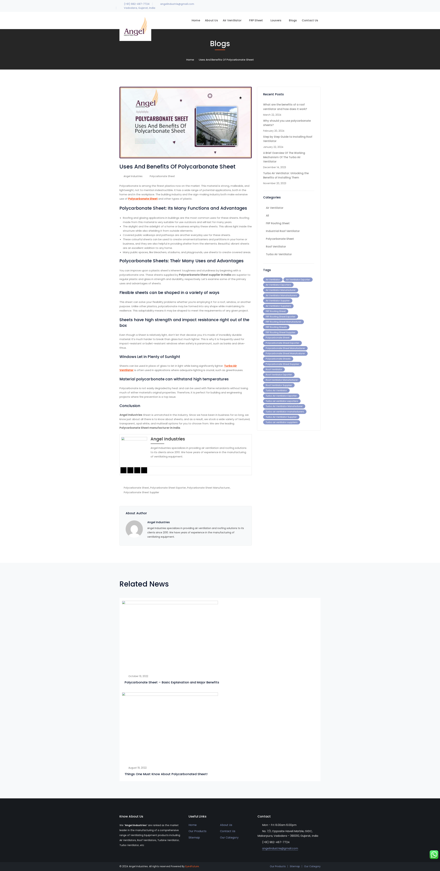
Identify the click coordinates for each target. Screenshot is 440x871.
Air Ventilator (274, 208)
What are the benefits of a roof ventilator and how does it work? (285, 107)
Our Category (229, 838)
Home (190, 59)
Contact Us (227, 831)
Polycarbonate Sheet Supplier (141, 492)
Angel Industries (133, 176)
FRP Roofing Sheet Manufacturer (283, 321)
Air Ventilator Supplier (278, 300)
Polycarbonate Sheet (162, 176)
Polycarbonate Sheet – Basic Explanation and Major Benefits (172, 682)
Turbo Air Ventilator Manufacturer (284, 406)
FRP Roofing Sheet (278, 223)
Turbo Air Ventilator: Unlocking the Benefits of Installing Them (286, 175)
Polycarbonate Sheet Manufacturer (208, 487)
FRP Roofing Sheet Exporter (280, 316)
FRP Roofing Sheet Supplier (280, 332)
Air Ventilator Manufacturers (281, 295)
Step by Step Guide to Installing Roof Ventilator (287, 139)
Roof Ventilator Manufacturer (282, 380)
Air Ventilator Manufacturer (281, 290)
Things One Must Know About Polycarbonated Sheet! (166, 774)
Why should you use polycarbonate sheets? (287, 123)
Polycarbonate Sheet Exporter (168, 487)
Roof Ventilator (276, 246)
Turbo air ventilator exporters (282, 401)
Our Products (197, 831)
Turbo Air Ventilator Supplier (281, 417)
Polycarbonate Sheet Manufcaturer (285, 353)
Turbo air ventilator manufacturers (285, 411)
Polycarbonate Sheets (278, 358)
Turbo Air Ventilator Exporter (281, 395)
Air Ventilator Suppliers (278, 306)
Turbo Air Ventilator (279, 254)
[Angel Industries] (135, 26)
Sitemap (194, 838)
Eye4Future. (192, 866)
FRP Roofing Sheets (276, 327)
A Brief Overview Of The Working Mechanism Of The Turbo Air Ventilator (284, 157)
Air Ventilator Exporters (278, 284)
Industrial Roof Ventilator (283, 231)
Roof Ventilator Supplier (279, 385)
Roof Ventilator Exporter (279, 374)
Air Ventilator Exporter (298, 279)
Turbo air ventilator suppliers (282, 422)
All (267, 215)
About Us (226, 825)
